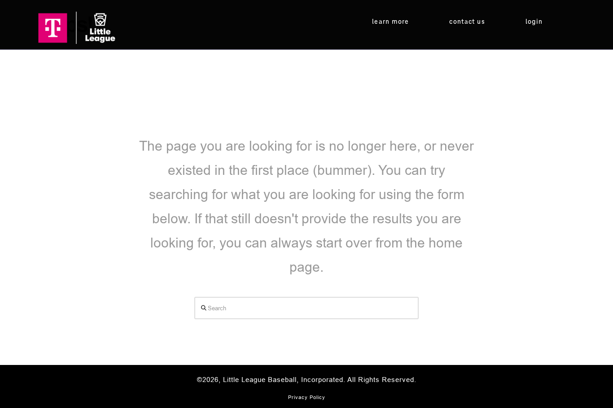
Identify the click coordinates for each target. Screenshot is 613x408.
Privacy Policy (306, 397)
